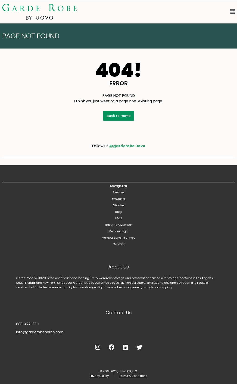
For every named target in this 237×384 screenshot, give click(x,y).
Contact (119, 244)
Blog (118, 212)
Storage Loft (118, 186)
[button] (158, 12)
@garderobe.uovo (127, 146)
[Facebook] (111, 347)
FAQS (118, 218)
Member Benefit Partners (118, 238)
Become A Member (118, 225)
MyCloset (118, 199)
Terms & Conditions (133, 376)
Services (119, 192)
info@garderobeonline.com (39, 331)
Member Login (118, 231)
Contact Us (119, 312)
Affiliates (118, 205)
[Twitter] (139, 347)
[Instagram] (97, 347)
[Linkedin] (125, 347)
